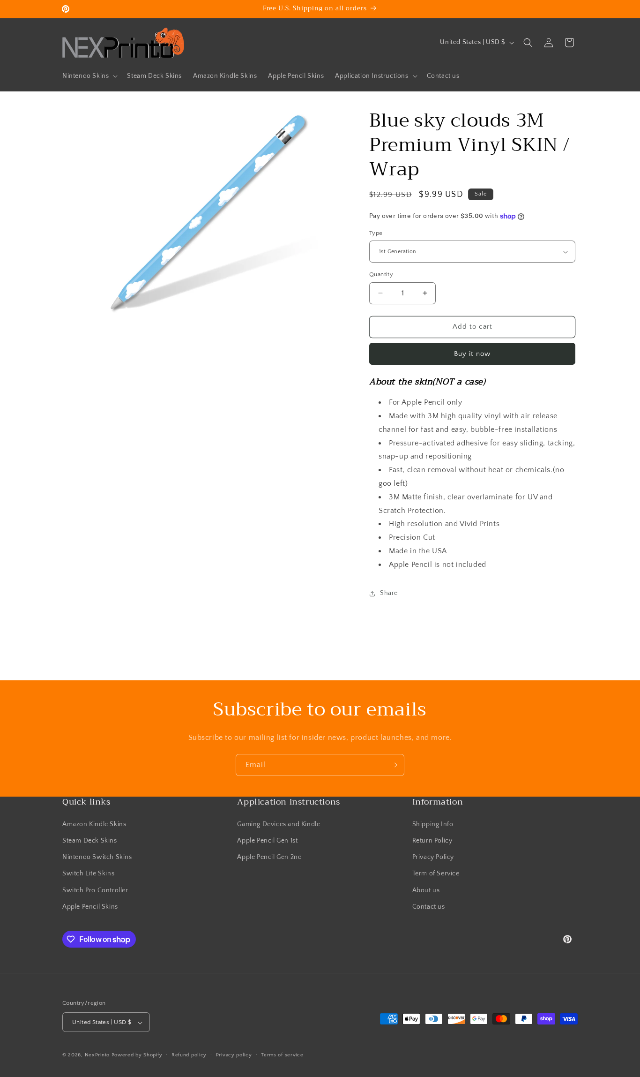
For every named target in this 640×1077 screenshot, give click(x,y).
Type (376, 233)
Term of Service (436, 873)
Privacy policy (234, 1055)
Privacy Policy (433, 856)
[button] (89, 76)
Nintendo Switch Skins (97, 856)
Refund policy (189, 1055)
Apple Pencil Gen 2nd (269, 856)
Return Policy (432, 840)
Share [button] (389, 593)
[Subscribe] (393, 765)
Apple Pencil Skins (90, 906)
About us (426, 890)
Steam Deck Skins (89, 840)
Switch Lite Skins (88, 873)
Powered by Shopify (137, 1055)
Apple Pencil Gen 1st (267, 840)
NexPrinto (97, 1055)
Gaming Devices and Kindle (278, 824)
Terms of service (282, 1055)
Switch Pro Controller (95, 890)
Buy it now (472, 354)
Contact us (428, 906)
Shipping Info (433, 824)
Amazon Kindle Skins (94, 824)
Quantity (381, 274)
